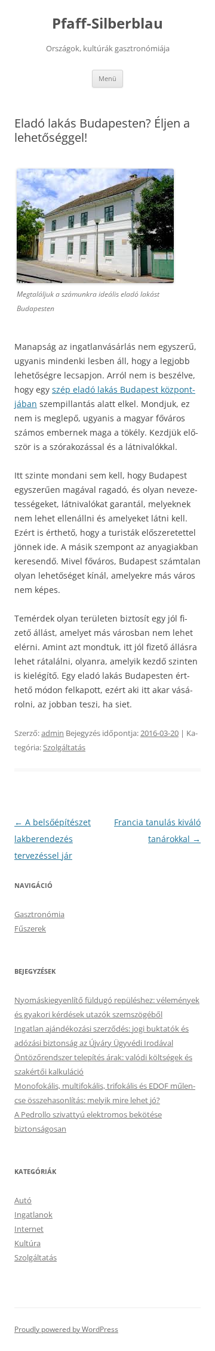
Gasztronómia (39, 914)
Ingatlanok (33, 1214)
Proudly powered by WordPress (66, 1329)
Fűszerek (30, 928)
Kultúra (27, 1243)
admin (52, 733)
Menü (107, 78)
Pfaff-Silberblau (107, 23)
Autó (23, 1200)
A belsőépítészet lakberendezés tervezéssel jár (52, 838)
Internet (29, 1228)
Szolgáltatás (64, 747)
